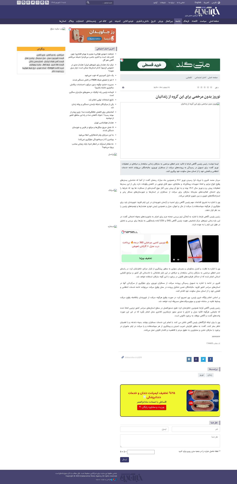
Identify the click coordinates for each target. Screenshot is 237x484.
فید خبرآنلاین (47, 3)
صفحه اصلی (214, 21)
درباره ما (171, 2)
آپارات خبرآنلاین (28, 3)
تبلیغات (163, 2)
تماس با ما (181, 2)
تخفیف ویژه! (145, 258)
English (198, 2)
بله (23, 3)
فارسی (214, 2)
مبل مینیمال (40, 58)
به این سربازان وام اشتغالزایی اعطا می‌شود (96, 135)
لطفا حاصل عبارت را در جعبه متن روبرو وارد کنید (199, 451)
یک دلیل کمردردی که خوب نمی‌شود (99, 75)
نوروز (202, 375)
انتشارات (80, 21)
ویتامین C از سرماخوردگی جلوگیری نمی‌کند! (96, 139)
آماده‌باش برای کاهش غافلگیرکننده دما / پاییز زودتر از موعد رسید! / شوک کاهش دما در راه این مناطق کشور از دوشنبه (91, 115)
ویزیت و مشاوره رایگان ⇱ (151, 407)
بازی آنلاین (40, 55)
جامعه (178, 21)
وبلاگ (71, 21)
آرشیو (155, 2)
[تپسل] (121, 60)
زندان (210, 375)
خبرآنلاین (202, 11)
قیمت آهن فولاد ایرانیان (54, 61)
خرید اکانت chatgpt (55, 68)
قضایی (188, 77)
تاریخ (153, 21)
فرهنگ (186, 21)
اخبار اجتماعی (200, 77)
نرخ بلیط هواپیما (29, 68)
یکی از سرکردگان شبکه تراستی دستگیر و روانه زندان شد (93, 106)
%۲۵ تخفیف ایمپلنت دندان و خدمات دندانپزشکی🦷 (151, 395)
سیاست (203, 21)
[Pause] (174, 260)
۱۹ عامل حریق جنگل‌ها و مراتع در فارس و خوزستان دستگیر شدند (93, 129)
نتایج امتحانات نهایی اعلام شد (101, 100)
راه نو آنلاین (51, 55)
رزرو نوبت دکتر (58, 71)
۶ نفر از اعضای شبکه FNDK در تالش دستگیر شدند (93, 80)
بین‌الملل (169, 21)
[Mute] (178, 260)
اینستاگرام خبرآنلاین (38, 3)
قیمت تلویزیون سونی (55, 58)
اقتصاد (194, 21)
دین (110, 21)
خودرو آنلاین (128, 21)
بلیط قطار (46, 64)
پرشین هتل (29, 58)
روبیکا (19, 3)
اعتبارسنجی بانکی (36, 61)
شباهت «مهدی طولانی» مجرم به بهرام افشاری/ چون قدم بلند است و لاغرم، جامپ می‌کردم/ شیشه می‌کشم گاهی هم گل (91, 57)
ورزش (160, 21)
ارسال (124, 459)
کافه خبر (102, 21)
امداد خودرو (41, 68)
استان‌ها (62, 21)
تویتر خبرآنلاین (33, 3)
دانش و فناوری (142, 21)
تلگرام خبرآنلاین (42, 3)
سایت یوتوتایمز (35, 64)
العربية (206, 2)
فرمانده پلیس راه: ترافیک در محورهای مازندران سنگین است (91, 94)
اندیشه (117, 21)
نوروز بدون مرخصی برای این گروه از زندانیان (188, 96)
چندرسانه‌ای (91, 21)
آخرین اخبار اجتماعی (105, 49)
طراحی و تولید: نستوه (103, 479)
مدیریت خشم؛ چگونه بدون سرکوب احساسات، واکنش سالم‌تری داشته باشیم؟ (92, 86)
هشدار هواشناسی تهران (104, 122)
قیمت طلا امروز (57, 64)
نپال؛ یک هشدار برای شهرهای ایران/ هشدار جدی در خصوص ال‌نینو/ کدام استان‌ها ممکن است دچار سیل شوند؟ (92, 68)
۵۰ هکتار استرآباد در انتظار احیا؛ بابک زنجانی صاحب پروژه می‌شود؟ (93, 146)
